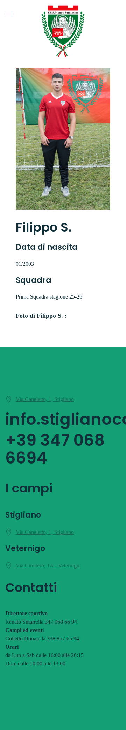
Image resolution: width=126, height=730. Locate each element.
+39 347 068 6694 (55, 449)
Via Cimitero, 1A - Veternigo (47, 566)
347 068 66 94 (61, 622)
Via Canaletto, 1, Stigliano (45, 399)
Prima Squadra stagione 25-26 (49, 297)
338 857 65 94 (63, 638)
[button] (8, 14)
